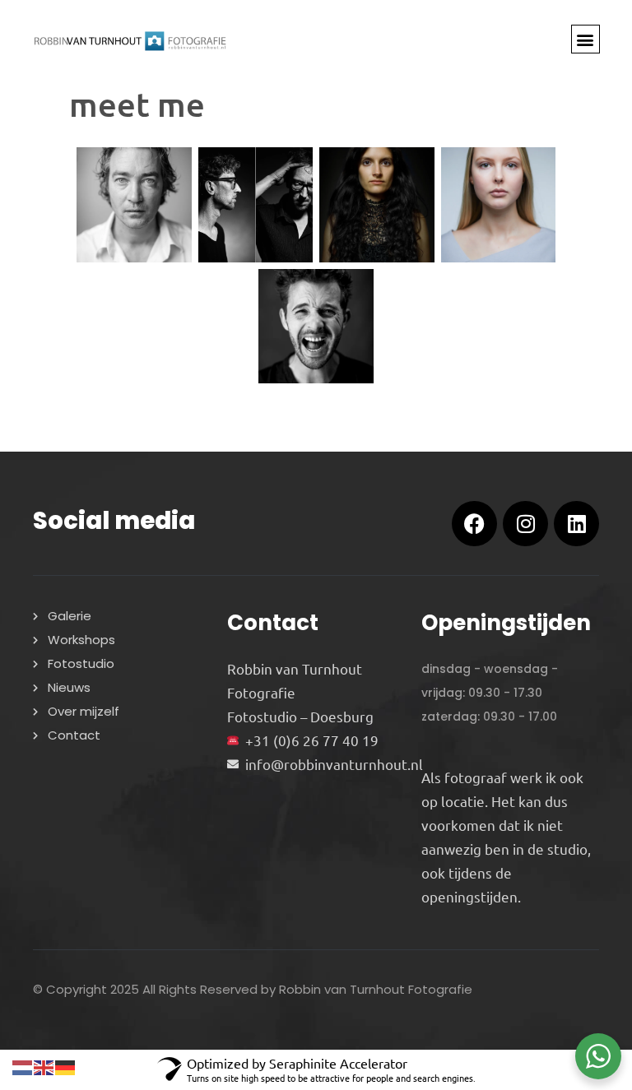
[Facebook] (474, 523)
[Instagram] (525, 523)
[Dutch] (23, 1065)
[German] (66, 1065)
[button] (585, 39)
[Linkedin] (576, 523)
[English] (44, 1065)
